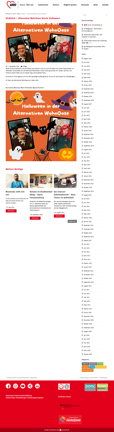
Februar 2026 (88, 81)
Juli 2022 (86, 244)
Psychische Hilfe (101, 367)
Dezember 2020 (88, 316)
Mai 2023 (87, 206)
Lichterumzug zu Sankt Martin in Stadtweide (93, 378)
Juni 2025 (87, 111)
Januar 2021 (88, 312)
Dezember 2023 (88, 180)
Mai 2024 (87, 161)
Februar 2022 (88, 263)
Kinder (100, 363)
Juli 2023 (86, 199)
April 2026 (87, 74)
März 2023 (87, 214)
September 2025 (89, 100)
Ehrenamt (94, 363)
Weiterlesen (11, 211)
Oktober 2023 (88, 187)
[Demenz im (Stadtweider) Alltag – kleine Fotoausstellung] (41, 187)
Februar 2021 (88, 309)
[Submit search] (106, 15)
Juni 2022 (87, 248)
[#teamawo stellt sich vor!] (17, 187)
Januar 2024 (88, 176)
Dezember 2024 (88, 134)
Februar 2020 (88, 354)
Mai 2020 (87, 343)
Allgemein (86, 363)
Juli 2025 (86, 108)
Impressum (10, 396)
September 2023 (89, 191)
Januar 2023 (88, 221)
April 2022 (87, 255)
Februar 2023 (88, 218)
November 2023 (89, 183)
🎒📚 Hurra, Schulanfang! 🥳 (93, 25)
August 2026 (88, 58)
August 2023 (88, 195)
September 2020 (89, 327)
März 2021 (87, 305)
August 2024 (88, 149)
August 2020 (88, 331)
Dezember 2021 (88, 271)
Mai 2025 (87, 115)
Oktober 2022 (88, 233)
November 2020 (89, 320)
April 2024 (87, 164)
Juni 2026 (87, 66)
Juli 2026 (86, 62)
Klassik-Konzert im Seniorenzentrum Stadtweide (21, 378)
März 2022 (87, 259)
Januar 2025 (88, 130)
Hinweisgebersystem (35, 398)
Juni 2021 (87, 293)
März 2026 (87, 77)
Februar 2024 (88, 172)
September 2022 (89, 236)
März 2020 (87, 350)
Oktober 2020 (88, 324)
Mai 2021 (87, 297)
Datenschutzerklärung (23, 396)
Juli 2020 (86, 335)
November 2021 (89, 274)
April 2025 (87, 119)
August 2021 (88, 286)
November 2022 (89, 229)
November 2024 (89, 138)
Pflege (25, 66)
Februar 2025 (88, 127)
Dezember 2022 (88, 225)
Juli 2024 (86, 153)
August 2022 (88, 240)
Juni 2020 (87, 339)
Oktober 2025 (88, 96)
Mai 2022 (87, 252)
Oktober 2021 (88, 278)
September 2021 (89, 282)
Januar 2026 (88, 85)
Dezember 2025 (88, 89)
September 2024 (89, 146)
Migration (85, 367)
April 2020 (87, 346)
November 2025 (89, 92)
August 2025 (88, 104)
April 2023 (87, 210)
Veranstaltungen (88, 370)
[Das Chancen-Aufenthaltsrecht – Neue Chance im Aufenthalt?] (65, 187)
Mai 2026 (87, 70)
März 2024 (87, 168)
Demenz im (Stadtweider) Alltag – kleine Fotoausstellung (41, 195)
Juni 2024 (87, 157)
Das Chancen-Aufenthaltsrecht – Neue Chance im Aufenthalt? (65, 195)
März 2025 (87, 123)
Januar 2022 (88, 267)
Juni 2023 (87, 202)
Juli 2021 (86, 290)
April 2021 (87, 301)
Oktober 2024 (88, 142)
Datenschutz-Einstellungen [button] (16, 398)
